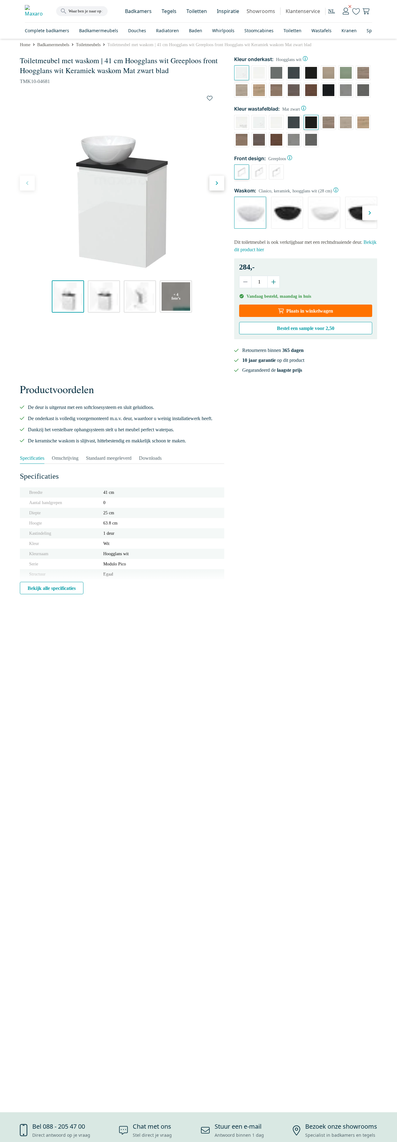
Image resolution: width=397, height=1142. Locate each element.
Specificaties (32, 458)
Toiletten (196, 11)
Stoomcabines (259, 30)
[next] (216, 183)
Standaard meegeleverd (109, 458)
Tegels (169, 11)
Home (25, 44)
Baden (195, 30)
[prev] (27, 183)
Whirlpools (223, 30)
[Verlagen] (245, 282)
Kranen (349, 30)
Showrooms (261, 11)
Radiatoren (167, 30)
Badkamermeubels (98, 30)
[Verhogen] (273, 282)
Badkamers (138, 11)
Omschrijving (65, 458)
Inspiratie (228, 11)
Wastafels (321, 30)
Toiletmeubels (88, 44)
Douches (137, 30)
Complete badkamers (47, 30)
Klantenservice (303, 11)
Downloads (150, 458)
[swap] (209, 98)
